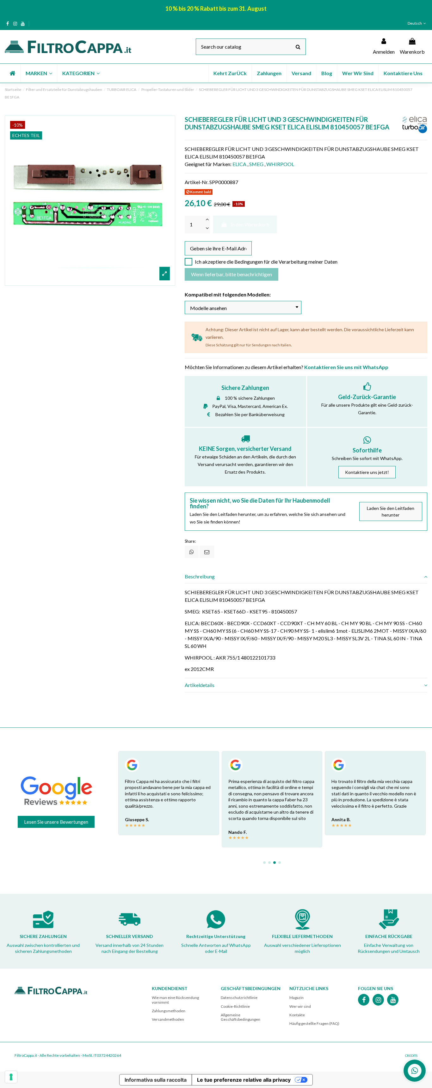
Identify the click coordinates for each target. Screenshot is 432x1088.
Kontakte (297, 1015)
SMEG (256, 164)
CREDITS (411, 1055)
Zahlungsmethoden (168, 1010)
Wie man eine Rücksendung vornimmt (175, 999)
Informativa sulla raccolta (156, 1080)
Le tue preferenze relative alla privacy (244, 1080)
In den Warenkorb (250, 224)
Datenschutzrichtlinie (239, 997)
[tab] (306, 576)
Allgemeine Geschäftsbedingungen (240, 1017)
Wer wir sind (300, 1006)
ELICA (239, 164)
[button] (38, 73)
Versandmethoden (168, 1019)
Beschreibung (200, 576)
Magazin (296, 997)
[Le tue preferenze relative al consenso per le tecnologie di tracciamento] (11, 1077)
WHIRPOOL (280, 164)
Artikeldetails (199, 685)
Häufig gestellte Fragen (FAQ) (314, 1023)
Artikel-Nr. (196, 182)
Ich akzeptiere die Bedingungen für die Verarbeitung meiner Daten (266, 262)
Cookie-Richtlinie (235, 1006)
